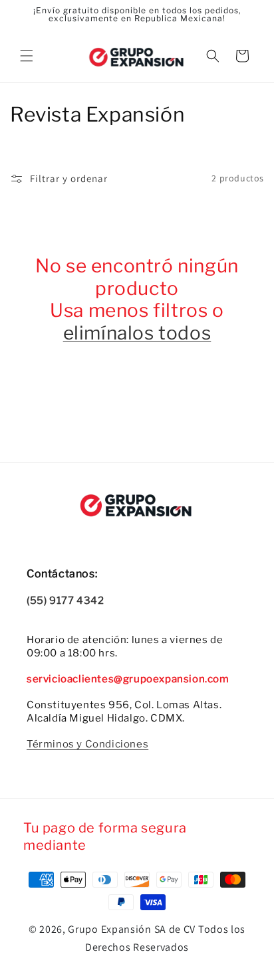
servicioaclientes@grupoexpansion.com (128, 679)
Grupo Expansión (110, 929)
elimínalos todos (137, 333)
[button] (26, 55)
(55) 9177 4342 (65, 601)
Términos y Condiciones (87, 744)
